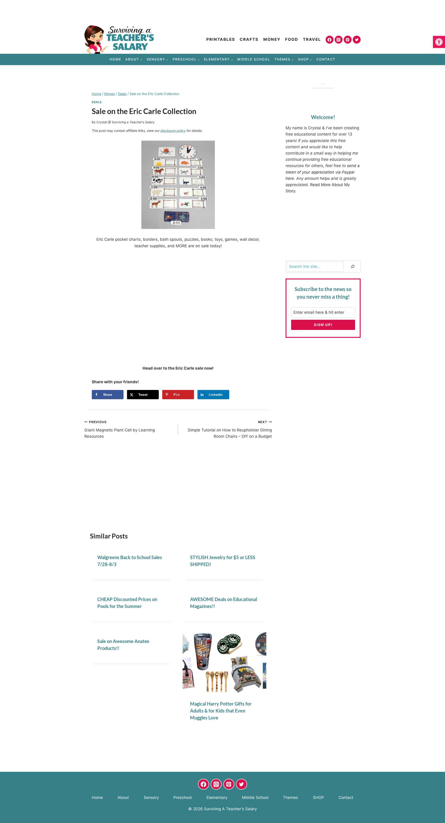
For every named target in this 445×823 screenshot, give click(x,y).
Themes (290, 797)
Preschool (182, 797)
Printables (220, 39)
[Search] (352, 267)
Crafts (249, 39)
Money (271, 39)
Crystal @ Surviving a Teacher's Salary (125, 122)
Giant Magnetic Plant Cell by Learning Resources (119, 429)
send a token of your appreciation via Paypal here (323, 171)
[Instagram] (339, 40)
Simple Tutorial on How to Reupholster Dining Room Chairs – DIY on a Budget (230, 429)
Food (291, 39)
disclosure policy (173, 131)
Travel (312, 39)
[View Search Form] (441, 59)
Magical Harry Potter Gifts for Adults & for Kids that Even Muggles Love (220, 710)
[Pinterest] (348, 40)
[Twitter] (357, 40)
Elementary (217, 797)
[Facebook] (330, 40)
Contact (325, 59)
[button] (439, 42)
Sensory (151, 797)
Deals (97, 102)
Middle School (253, 59)
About (123, 797)
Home (115, 59)
